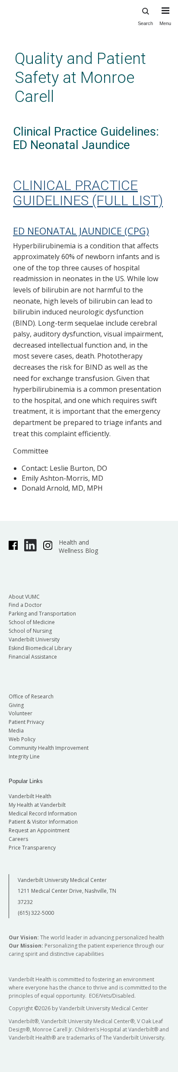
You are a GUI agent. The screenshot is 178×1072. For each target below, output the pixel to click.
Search (145, 23)
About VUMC (24, 596)
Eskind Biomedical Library (40, 648)
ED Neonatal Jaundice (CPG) (81, 230)
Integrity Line (24, 756)
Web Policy (22, 739)
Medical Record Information (43, 813)
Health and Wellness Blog (78, 546)
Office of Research (31, 696)
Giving (16, 705)
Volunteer (20, 713)
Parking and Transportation (42, 613)
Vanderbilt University (34, 639)
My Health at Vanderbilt (37, 805)
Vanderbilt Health (30, 796)
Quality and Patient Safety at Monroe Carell (80, 77)
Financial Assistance (33, 656)
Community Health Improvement (49, 748)
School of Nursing (30, 630)
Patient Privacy (26, 722)
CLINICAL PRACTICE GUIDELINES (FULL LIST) (88, 193)
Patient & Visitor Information (43, 821)
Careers (18, 839)
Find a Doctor (25, 605)
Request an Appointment (39, 830)
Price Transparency (32, 847)
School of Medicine (32, 622)
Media (16, 730)
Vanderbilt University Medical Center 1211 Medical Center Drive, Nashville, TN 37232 (67, 891)
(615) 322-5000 (36, 913)
